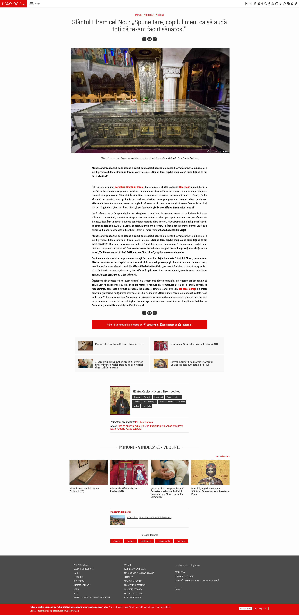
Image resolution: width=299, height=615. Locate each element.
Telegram (187, 324)
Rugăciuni (158, 397)
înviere (116, 540)
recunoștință (164, 540)
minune (130, 540)
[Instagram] (276, 3)
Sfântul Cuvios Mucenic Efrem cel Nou (156, 391)
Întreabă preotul (82, 585)
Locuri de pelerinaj (167, 401)
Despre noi (180, 572)
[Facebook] (269, 3)
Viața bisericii (81, 565)
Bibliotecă (79, 581)
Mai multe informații (69, 610)
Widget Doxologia (133, 593)
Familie (77, 573)
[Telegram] (292, 3)
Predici (182, 401)
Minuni (177, 397)
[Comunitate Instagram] (288, 3)
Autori (127, 565)
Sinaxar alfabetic (133, 581)
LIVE (249, 3)
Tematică (128, 577)
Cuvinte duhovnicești (84, 569)
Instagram (168, 324)
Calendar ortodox (133, 589)
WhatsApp (152, 324)
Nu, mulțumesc (261, 608)
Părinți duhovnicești (135, 569)
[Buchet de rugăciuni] (262, 3)
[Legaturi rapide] (295, 3)
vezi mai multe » (223, 456)
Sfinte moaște (150, 401)
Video (136, 406)
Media (76, 589)
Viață (169, 397)
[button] (35, 3)
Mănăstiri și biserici (120, 511)
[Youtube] (272, 3)
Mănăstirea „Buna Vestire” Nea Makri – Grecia (149, 517)
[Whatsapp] (149, 39)
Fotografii (147, 406)
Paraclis (147, 397)
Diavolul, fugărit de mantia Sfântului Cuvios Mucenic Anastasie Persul (192, 363)
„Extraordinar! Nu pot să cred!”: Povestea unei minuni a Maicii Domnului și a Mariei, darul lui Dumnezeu (119, 364)
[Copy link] (155, 39)
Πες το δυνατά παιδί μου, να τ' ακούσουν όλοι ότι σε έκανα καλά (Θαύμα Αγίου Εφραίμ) (146, 427)
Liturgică (78, 577)
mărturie (181, 540)
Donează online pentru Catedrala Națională (197, 580)
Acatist (137, 397)
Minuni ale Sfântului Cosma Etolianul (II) (194, 344)
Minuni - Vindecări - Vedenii (149, 14)
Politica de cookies (184, 576)
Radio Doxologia (132, 597)
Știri (76, 593)
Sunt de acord (245, 608)
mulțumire (146, 540)
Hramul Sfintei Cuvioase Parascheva (92, 597)
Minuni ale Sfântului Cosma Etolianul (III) (119, 344)
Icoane (137, 401)
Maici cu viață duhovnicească (139, 573)
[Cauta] (265, 3)
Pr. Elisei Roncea (144, 422)
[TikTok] (280, 3)
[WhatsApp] (284, 3)
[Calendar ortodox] (254, 3)
